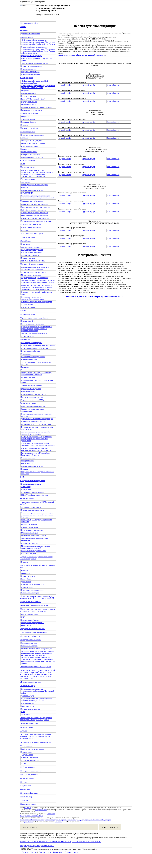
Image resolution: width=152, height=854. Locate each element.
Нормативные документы (31, 484)
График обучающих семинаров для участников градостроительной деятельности (38, 449)
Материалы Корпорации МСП (32, 623)
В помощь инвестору (29, 359)
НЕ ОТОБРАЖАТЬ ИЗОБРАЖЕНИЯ (86, 842)
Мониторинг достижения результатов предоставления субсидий (35, 547)
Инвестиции (25, 339)
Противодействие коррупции (31, 264)
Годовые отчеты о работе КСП (32, 584)
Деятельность (26, 582)
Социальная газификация (30, 636)
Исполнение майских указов (32, 157)
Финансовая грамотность (30, 543)
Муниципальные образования (31, 201)
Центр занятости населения (30, 602)
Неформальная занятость (30, 154)
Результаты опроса (28, 307)
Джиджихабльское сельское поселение (35, 207)
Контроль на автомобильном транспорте (36, 649)
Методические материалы (31, 275)
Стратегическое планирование (32, 135)
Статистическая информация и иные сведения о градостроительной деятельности (38, 444)
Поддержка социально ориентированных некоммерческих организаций (37, 700)
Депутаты (25, 90)
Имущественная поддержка (31, 252)
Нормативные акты (28, 69)
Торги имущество (28, 179)
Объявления (25, 714)
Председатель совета (29, 102)
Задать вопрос (27, 755)
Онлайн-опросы (27, 304)
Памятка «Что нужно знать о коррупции (36, 302)
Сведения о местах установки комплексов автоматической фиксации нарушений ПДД (37, 597)
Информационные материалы (32, 324)
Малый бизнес (25, 241)
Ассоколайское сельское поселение (34, 213)
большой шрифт (113, 85)
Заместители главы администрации (34, 63)
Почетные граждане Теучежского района (36, 107)
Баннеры (24, 230)
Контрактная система (29, 152)
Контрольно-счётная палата (31, 110)
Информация (26, 489)
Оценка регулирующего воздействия (34, 318)
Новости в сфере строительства (33, 406)
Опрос (23, 763)
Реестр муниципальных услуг (32, 397)
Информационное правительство (33, 394)
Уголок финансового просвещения (33, 632)
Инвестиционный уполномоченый (34, 348)
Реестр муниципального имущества (34, 185)
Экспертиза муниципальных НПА (34, 333)
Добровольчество (27, 706)
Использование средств (30, 593)
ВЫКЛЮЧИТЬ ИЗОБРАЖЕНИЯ (32, 842)
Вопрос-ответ (26, 625)
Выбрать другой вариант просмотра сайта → (37, 846)
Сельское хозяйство (27, 161)
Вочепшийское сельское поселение (34, 215)
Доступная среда (27, 696)
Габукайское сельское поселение (33, 210)
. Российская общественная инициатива (35, 667)
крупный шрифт (88, 85)
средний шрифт (65, 85)
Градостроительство (28, 403)
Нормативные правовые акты (32, 510)
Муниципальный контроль (30, 640)
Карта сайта (57, 852)
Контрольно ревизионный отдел (33, 536)
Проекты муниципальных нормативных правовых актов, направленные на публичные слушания (36, 329)
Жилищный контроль (29, 646)
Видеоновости (25, 786)
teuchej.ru (27, 808)
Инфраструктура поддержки (32, 250)
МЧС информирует (27, 767)
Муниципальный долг (29, 533)
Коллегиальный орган (29, 614)
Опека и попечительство (30, 709)
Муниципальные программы (32, 141)
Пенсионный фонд (27, 314)
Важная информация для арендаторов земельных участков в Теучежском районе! (37, 197)
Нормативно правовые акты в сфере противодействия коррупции (35, 268)
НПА (23, 164)
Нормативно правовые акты (32, 190)
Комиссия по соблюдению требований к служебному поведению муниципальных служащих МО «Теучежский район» (37, 287)
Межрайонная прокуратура (30, 224)
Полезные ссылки (28, 370)
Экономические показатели (31, 247)
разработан (28, 822)
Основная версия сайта (29, 23)
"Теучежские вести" (28, 237)
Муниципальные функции (31, 389)
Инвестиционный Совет (30, 351)
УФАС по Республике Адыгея (31, 233)
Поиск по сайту (26, 797)
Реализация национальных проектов (34, 605)
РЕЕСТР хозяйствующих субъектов (34, 495)
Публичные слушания (29, 527)
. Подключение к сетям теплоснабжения (35, 742)
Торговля (24, 138)
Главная (23, 27)
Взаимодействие (27, 587)
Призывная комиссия (29, 703)
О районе (23, 30)
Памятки (24, 469)
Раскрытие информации (30, 72)
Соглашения (25, 354)
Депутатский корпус (29, 104)
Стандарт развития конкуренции (32, 481)
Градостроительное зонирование (32, 629)
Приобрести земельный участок (33, 421)
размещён (58, 822)
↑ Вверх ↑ (24, 852)
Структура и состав (28, 576)
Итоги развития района (30, 146)
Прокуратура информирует (30, 771)
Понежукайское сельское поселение (34, 204)
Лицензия (24, 800)
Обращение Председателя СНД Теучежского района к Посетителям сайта (38, 87)
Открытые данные (28, 119)
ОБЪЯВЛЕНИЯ (27, 193)
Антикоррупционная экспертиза (33, 272)
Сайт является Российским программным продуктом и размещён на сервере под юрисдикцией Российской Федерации (65, 820)
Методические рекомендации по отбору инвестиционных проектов (36, 374)
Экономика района (27, 132)
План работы (26, 579)
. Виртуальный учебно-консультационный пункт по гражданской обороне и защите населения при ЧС (36, 736)
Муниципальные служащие (31, 56)
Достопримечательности (30, 34)
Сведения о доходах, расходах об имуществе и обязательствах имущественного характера (38, 281)
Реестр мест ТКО (27, 463)
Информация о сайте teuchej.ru (31, 816)
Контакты (25, 367)
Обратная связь (26, 746)
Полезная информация (29, 258)
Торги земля (25, 182)
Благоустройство (27, 461)
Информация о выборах (29, 128)
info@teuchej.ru (41, 810)
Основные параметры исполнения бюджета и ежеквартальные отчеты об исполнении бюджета (37, 515)
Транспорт (25, 149)
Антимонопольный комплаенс (32, 492)
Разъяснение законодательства (32, 227)
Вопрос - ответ (26, 752)
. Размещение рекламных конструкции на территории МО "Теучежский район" (36, 719)
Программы (25, 244)
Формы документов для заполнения (34, 278)
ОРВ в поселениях (28, 336)
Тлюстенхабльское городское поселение (36, 221)
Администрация (26, 37)
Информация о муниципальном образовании (38, 345)
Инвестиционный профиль (31, 343)
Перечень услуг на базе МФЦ (32, 400)
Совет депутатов (26, 78)
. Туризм (23, 731)
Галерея (23, 310)
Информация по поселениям (32, 530)
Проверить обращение (29, 757)
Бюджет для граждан (29, 524)
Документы (25, 116)
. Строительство (26, 727)
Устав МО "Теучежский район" (33, 99)
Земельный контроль (29, 643)
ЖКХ (22, 477)
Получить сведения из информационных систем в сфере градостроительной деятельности (36, 439)
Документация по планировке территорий (37, 419)
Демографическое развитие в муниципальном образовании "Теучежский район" (37, 691)
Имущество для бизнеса (30, 620)
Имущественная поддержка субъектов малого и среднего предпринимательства (37, 610)
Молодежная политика (29, 113)
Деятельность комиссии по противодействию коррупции (32, 298)
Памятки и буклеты (28, 122)
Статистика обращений (30, 760)
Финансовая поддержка (30, 255)
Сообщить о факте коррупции (32, 749)
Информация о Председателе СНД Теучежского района (34, 82)
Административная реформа (31, 385)
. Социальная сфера (27, 686)
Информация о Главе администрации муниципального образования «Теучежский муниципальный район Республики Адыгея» (38, 42)
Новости (24, 125)
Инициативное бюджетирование (33, 551)
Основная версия (71, 852)
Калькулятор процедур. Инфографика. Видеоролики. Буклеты (35, 454)
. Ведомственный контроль (30, 682)
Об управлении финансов (31, 507)
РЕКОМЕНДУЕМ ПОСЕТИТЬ (33, 261)
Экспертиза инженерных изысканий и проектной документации (35, 433)
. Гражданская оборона (29, 723)
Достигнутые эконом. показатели (34, 143)
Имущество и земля (27, 167)
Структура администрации (31, 66)
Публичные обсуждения (30, 74)
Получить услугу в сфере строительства (36, 424)
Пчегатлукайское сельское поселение (35, 218)
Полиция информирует (29, 774)
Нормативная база (28, 321)
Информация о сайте (28, 804)
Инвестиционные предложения (33, 357)
